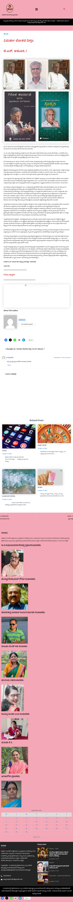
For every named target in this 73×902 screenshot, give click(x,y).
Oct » (38, 837)
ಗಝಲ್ (56, 849)
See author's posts (27, 325)
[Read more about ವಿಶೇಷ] (18, 436)
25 (46, 829)
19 (56, 825)
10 (36, 822)
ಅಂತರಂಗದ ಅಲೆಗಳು (8, 496)
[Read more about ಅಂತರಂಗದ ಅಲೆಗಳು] (18, 481)
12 (56, 822)
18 (46, 825)
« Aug (34, 837)
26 (56, 829)
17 (36, 825)
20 (66, 825)
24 (36, 829)
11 (46, 822)
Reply (9, 365)
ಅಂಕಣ (40, 487)
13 (66, 822)
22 (16, 829)
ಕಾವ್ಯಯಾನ (51, 849)
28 (6, 832)
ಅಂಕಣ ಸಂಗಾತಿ (52, 876)
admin (22, 320)
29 (16, 832)
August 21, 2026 (55, 859)
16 (26, 825)
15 (16, 825)
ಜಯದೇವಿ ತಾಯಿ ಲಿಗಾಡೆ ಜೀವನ (63, 876)
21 (6, 829)
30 (26, 832)
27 (66, 829)
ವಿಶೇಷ (4, 451)
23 (26, 829)
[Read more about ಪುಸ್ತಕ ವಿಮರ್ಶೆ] (54, 433)
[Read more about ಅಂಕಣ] (54, 477)
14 (6, 825)
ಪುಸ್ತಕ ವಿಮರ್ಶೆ (42, 445)
